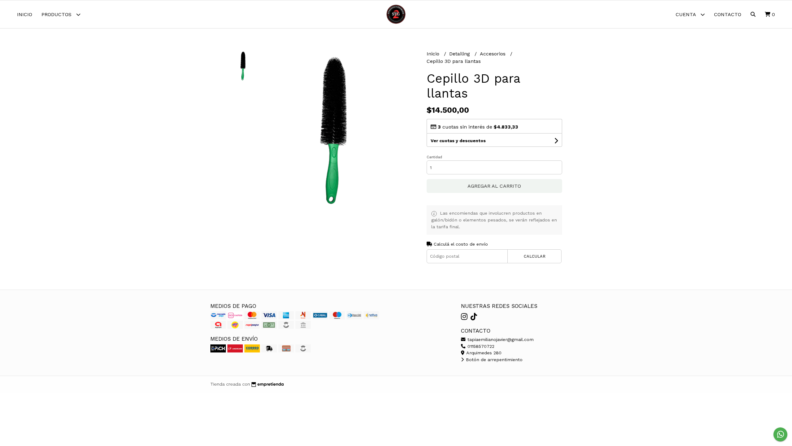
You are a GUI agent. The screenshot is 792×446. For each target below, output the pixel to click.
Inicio (24, 14)
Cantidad (434, 157)
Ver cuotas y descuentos (458, 140)
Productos (57, 14)
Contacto (727, 14)
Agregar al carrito (494, 186)
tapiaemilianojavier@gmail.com (500, 339)
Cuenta (686, 14)
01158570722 (480, 346)
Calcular (534, 256)
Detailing (460, 54)
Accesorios (493, 54)
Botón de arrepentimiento (493, 359)
